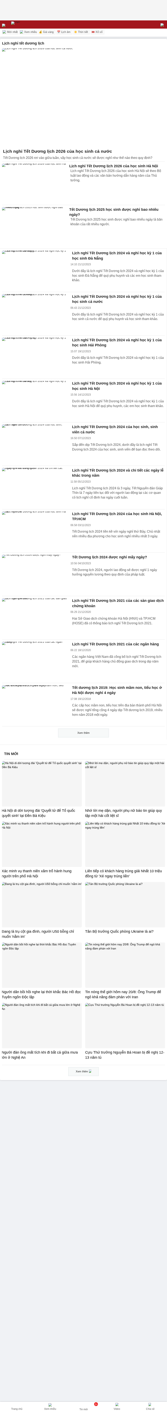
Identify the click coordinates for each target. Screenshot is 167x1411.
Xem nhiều (30, 31)
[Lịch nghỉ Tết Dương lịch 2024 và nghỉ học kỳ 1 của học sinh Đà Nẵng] (34, 270)
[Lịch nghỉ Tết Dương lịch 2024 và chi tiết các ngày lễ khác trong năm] (34, 487)
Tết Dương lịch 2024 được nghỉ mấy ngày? (109, 557)
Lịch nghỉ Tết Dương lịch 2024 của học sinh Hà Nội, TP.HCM (117, 516)
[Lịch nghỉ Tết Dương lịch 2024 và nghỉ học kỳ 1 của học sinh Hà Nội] (34, 400)
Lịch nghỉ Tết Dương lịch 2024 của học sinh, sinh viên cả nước (115, 429)
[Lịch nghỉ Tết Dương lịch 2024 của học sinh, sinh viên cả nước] (34, 444)
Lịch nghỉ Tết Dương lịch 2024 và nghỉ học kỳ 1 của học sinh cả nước (117, 299)
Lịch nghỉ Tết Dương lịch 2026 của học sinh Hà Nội (113, 166)
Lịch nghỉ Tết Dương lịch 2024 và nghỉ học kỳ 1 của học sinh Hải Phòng (117, 342)
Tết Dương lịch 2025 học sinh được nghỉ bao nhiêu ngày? (113, 212)
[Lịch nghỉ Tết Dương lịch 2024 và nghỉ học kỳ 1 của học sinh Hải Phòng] (34, 357)
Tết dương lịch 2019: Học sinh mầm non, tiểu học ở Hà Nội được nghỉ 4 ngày (117, 690)
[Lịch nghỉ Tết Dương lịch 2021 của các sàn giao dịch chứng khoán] (34, 617)
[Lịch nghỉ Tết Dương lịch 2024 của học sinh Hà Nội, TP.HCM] (34, 531)
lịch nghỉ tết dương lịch (23, 43)
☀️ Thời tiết (81, 31)
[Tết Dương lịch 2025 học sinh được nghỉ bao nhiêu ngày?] (34, 226)
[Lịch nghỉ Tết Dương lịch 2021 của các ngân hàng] (34, 661)
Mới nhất (12, 31)
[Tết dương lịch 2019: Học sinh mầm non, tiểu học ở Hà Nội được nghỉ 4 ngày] (34, 704)
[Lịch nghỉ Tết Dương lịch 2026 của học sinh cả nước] (83, 97)
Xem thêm (83, 732)
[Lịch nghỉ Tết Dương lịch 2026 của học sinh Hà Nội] (34, 183)
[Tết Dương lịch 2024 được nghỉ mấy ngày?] (34, 574)
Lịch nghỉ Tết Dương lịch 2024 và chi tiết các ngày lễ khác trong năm (118, 473)
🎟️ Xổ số (96, 31)
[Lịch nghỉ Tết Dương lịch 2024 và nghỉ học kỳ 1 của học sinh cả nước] (34, 313)
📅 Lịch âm (63, 31)
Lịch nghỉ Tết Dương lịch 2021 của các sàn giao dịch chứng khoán (118, 603)
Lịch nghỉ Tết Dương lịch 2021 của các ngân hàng (115, 644)
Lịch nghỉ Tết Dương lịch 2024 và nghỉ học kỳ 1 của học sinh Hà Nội (117, 386)
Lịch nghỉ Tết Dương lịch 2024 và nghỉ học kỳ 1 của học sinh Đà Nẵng (117, 255)
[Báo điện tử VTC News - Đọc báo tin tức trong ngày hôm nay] (25, 24)
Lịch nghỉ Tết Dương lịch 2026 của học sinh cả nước (57, 151)
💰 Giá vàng (46, 31)
